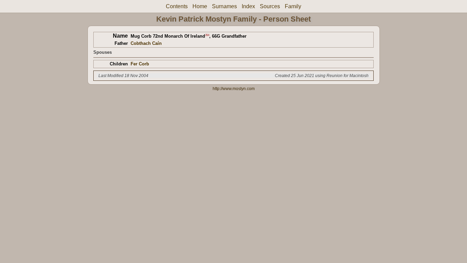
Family (293, 6)
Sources (270, 6)
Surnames (224, 6)
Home (199, 6)
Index (248, 6)
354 (207, 34)
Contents (177, 6)
